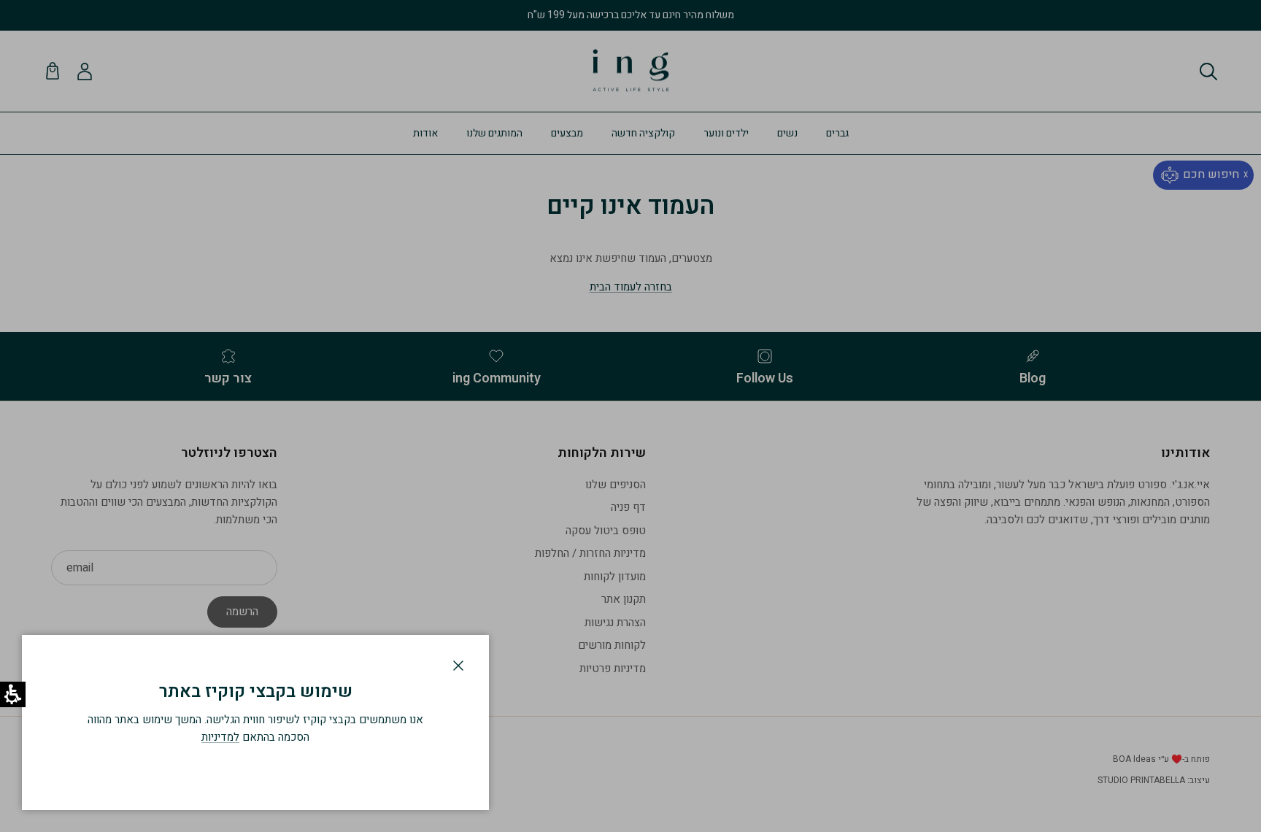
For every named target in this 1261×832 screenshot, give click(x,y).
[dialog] (255, 722)
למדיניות (220, 737)
